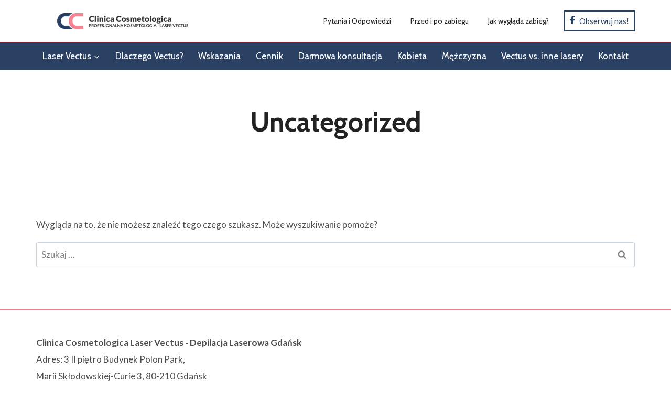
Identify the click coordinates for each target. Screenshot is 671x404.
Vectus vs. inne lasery (542, 56)
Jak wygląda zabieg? (518, 21)
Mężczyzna (464, 56)
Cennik (269, 56)
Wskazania (219, 56)
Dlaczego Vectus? (149, 56)
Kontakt (614, 56)
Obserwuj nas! (603, 21)
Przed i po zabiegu (439, 21)
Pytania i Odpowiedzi (357, 21)
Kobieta (412, 56)
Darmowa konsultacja (340, 56)
